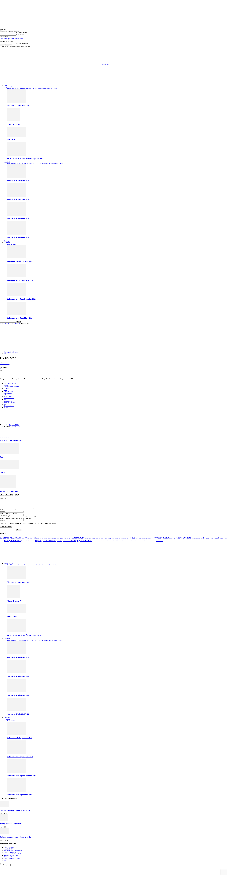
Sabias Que (59, 163)
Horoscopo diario (8, 391)
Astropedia (7, 242)
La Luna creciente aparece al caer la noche (15, 837)
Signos (5, 404)
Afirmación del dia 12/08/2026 (18, 237)
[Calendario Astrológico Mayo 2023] (16, 314)
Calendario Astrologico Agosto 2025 (20, 280)
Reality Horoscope (9, 398)
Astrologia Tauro (117, 538)
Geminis (149, 538)
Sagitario (23, 541)
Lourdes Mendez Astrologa (197, 538)
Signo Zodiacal (8, 401)
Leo (19, 323)
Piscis (226, 538)
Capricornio (141, 538)
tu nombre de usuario (22, 32)
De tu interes (28, 163)
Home (5, 85)
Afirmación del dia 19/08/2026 (18, 181)
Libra (172, 538)
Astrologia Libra (110, 538)
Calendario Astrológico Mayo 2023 (20, 318)
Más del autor (17, 440)
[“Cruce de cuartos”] (13, 121)
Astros (5, 390)
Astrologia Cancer (95, 538)
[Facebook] (3, 373)
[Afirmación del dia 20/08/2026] (16, 196)
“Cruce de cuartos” (14, 124)
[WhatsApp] (22, 373)
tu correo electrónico (22, 43)
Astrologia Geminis (103, 538)
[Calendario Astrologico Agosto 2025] (16, 276)
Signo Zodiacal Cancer (105, 540)
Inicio (1, 323)
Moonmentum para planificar (18, 105)
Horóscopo (7, 241)
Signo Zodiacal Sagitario (136, 540)
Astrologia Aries (87, 538)
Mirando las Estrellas (51, 88)
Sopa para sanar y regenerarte (11, 823)
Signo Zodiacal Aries (96, 540)
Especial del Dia (36, 163)
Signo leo (6, 399)
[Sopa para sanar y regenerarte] (4, 820)
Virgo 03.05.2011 (14, 425)
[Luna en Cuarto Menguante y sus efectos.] (4, 806)
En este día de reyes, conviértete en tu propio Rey (25, 158)
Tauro (152, 540)
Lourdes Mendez (4, 364)
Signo (37, 541)
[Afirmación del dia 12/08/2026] (16, 234)
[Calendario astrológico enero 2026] (16, 258)
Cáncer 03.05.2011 (15, 426)
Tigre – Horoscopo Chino (9, 491)
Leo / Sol (3, 472)
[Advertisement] (113, 337)
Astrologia (6, 388)
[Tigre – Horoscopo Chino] (8, 488)
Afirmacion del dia (31, 538)
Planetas (1, 540)
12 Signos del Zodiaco (10, 383)
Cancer (136, 538)
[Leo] (9, 453)
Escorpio (146, 538)
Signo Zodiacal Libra (126, 540)
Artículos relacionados (6, 440)
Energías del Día (8, 87)
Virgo (155, 540)
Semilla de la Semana (30, 540)
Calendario (13, 244)
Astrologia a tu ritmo (29, 88)
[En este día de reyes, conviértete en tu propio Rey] (16, 155)
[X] (9, 373)
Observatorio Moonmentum (48, 163)
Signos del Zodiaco (9, 406)
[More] (29, 373)
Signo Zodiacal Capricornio (116, 540)
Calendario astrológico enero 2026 (19, 261)
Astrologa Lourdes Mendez (11, 386)
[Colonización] (16, 136)
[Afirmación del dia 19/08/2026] (16, 177)
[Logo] (51, 82)
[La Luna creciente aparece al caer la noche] (4, 833)
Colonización (12, 140)
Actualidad (7, 162)
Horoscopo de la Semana (11, 323)
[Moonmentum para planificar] (16, 102)
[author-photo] (4, 435)
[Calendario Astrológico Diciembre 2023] (16, 295)
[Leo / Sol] (9, 469)
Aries (38, 538)
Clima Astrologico (40, 88)
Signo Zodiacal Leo (9, 402)
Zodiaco (6, 407)
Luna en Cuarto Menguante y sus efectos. (15, 810)
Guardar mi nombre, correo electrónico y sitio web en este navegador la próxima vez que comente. (29, 523)
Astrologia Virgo (124, 538)
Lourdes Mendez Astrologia (213, 538)
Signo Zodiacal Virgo (146, 540)
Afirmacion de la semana (17, 88)
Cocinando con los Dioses (17, 163)
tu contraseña (20, 34)
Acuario (22, 538)
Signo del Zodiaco (47, 541)
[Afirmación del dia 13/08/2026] (16, 215)
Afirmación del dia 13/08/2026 (18, 218)
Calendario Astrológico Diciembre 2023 (21, 299)
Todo (8, 88)
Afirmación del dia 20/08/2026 (18, 200)
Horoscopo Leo (8, 393)
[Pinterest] (16, 373)
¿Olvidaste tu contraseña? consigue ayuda (11, 38)
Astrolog (6, 385)
